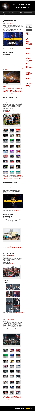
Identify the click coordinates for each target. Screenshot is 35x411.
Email (26, 23)
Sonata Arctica (20, 177)
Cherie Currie (18, 176)
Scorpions (15, 92)
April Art (18, 175)
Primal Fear (13, 177)
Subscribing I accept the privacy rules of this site (29, 27)
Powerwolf (13, 398)
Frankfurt (28, 45)
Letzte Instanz (28, 54)
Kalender (21, 12)
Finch (11, 90)
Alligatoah (19, 88)
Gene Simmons (16, 90)
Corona (28, 40)
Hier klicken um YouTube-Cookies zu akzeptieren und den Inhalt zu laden (13, 39)
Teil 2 (11, 110)
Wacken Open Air (10, 93)
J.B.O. (16, 397)
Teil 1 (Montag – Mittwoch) (9, 68)
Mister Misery (15, 91)
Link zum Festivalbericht (6, 111)
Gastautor (13, 217)
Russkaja (17, 398)
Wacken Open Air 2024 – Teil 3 (10, 97)
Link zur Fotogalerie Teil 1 (6, 330)
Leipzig (27, 53)
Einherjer (21, 176)
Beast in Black (7, 176)
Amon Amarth (16, 395)
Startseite (4, 12)
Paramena (12, 92)
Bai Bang (4, 246)
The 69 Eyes (4, 178)
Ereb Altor (14, 396)
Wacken (14, 178)
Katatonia (18, 397)
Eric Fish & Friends (15, 247)
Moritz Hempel (19, 91)
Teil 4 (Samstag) (5, 69)
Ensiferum (30, 43)
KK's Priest (6, 91)
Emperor (12, 396)
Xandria (20, 178)
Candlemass (8, 396)
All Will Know (28, 34)
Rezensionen (8, 12)
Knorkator (9, 91)
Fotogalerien (12, 12)
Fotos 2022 (8, 312)
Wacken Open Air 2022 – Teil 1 (10, 254)
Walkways (13, 93)
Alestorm (27, 33)
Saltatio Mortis (20, 398)
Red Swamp (18, 248)
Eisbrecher (27, 43)
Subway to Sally (28, 72)
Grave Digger (4, 248)
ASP (31, 35)
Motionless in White (5, 92)
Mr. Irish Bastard (15, 248)
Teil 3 (11, 262)
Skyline (20, 92)
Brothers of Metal (14, 246)
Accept (17, 88)
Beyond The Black (5, 396)
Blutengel (27, 36)
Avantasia (14, 48)
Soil (17, 177)
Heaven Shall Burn (9, 397)
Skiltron (18, 92)
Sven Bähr (13, 55)
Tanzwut (27, 76)
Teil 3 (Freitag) (21, 68)
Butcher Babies (18, 246)
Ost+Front (27, 66)
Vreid (11, 178)
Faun (26, 44)
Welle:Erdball (28, 86)
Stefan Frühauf (13, 23)
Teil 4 (13, 110)
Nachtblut (11, 177)
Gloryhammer (20, 247)
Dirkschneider (9, 247)
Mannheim (29, 60)
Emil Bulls (16, 89)
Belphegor (6, 246)
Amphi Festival (28, 35)
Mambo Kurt (4, 177)
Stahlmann (30, 69)
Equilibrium (19, 89)
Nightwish (17, 210)
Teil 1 (9, 110)
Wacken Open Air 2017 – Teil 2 (10, 318)
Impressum (4, 403)
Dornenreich (27, 42)
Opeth (10, 92)
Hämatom (4, 91)
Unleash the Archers (8, 178)
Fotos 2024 (8, 175)
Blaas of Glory (11, 176)
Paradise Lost (10, 398)
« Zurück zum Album (5, 280)
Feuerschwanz (4, 90)
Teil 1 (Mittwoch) (8, 225)
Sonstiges (4, 14)
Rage (15, 398)
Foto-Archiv (17, 12)
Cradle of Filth (10, 89)
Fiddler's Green (8, 90)
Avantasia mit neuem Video (10, 182)
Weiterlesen (5, 86)
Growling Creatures (20, 90)
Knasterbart (10, 313)
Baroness (4, 176)
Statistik (27, 71)
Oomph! (9, 92)
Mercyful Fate (11, 248)
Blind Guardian (14, 176)
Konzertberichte (9, 88)
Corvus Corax (6, 89)
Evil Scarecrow (17, 396)
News (7, 48)
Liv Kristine (12, 91)
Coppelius (28, 38)
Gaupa (13, 90)
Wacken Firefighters (5, 93)
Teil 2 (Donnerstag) (15, 68)
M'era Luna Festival (29, 58)
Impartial (7, 313)
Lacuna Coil (6, 398)
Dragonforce (13, 89)
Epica (12, 247)
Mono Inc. (28, 61)
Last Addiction (13, 313)
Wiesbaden (27, 87)
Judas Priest (7, 248)
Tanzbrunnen (27, 75)
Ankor (15, 175)
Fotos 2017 (8, 395)
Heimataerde (13, 397)
